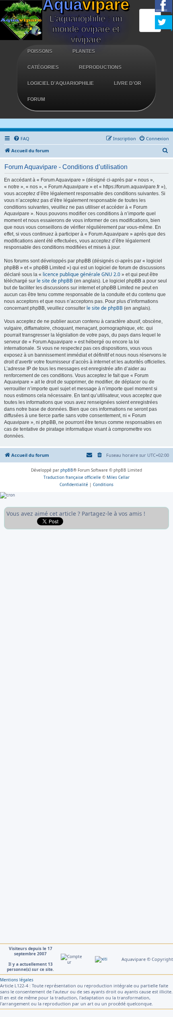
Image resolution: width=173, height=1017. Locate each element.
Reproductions (100, 67)
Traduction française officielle (72, 477)
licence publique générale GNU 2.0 (81, 274)
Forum (36, 99)
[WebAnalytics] (101, 959)
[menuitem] (21, 138)
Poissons (39, 51)
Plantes (83, 51)
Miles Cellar (118, 477)
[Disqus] (86, 633)
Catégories (43, 67)
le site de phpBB (55, 281)
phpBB (66, 470)
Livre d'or (127, 83)
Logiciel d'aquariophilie (60, 83)
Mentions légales (16, 980)
